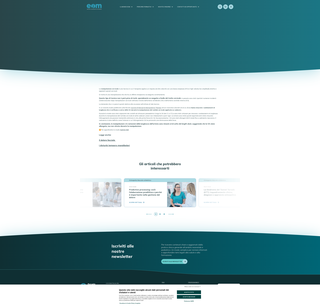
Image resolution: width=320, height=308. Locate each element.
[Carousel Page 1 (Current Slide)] (155, 214)
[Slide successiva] (171, 214)
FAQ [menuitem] (163, 282)
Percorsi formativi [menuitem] (144, 7)
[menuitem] (132, 7)
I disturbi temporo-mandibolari (114, 145)
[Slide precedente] (149, 214)
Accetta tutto (189, 292)
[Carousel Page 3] (164, 214)
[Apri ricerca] (220, 6)
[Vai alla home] (94, 6)
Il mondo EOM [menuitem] (125, 7)
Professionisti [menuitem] (193, 282)
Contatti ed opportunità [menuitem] (187, 7)
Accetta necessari (189, 297)
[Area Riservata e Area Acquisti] (231, 6)
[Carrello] (225, 6)
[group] (160, 214)
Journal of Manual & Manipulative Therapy (146, 108)
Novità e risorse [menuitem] (164, 7)
